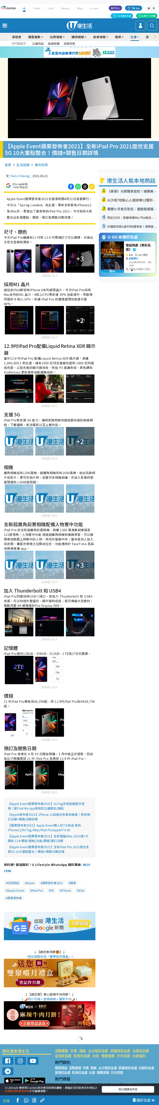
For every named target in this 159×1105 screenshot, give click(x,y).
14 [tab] (75, 57)
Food (51, 8)
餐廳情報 (108, 1055)
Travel (36, 8)
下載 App (135, 8)
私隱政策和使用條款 (17, 1091)
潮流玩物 (41, 164)
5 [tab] (86, 48)
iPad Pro (37, 890)
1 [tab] (71, 48)
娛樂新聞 (54, 43)
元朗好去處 (140, 1050)
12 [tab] (90, 52)
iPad (81, 890)
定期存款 (69, 43)
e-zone (94, 8)
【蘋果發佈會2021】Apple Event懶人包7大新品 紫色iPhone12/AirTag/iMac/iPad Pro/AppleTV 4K (44, 827)
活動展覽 (61, 1050)
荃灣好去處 (63, 1055)
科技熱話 (13, 883)
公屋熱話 (38, 43)
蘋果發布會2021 (52, 883)
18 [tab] (90, 57)
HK (24, 8)
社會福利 (139, 1055)
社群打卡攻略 (149, 15)
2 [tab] (75, 48)
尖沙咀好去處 (98, 1050)
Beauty (65, 8)
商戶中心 (115, 8)
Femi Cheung (19, 175)
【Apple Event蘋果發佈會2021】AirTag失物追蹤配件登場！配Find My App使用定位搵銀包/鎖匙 (46, 806)
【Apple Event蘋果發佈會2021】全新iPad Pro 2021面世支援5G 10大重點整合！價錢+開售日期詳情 (48, 849)
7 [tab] (71, 52)
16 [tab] (82, 57)
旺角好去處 (82, 1055)
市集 (73, 1050)
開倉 (82, 1050)
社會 (95, 1055)
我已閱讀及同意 (127, 1089)
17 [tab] (86, 57)
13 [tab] (71, 57)
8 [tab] (75, 52)
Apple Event (15, 890)
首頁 (8, 164)
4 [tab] (82, 48)
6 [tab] (90, 48)
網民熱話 (61, 1067)
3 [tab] (78, 48)
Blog (79, 8)
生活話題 (22, 164)
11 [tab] (86, 52)
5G (52, 890)
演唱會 (16, 37)
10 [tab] (82, 52)
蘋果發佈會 (14, 898)
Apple (30, 883)
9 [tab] (78, 52)
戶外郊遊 (123, 1055)
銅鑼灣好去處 (120, 1050)
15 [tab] (78, 57)
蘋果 (73, 883)
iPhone (66, 890)
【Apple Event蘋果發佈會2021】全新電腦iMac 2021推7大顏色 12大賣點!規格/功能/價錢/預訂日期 (48, 838)
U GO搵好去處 (123, 15)
